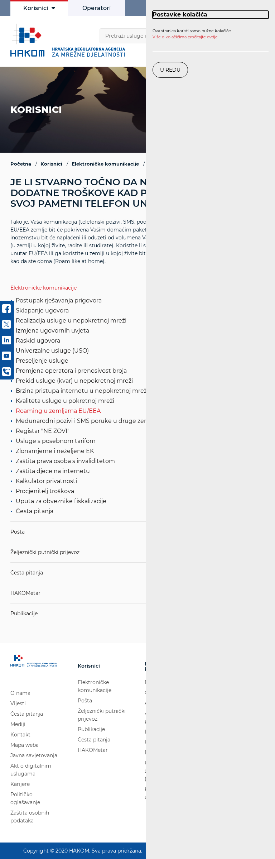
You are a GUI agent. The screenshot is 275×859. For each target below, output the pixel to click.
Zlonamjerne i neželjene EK (55, 451)
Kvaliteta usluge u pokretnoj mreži (65, 400)
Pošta (17, 532)
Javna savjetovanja (33, 755)
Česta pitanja (34, 511)
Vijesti (18, 703)
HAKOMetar (25, 593)
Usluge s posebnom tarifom (56, 441)
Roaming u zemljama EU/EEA (58, 410)
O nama (20, 693)
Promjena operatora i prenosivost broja (71, 370)
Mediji (17, 724)
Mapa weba (24, 745)
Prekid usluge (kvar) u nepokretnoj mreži (74, 380)
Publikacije (24, 613)
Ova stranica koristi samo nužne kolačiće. (192, 34)
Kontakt (20, 734)
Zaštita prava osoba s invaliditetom (65, 461)
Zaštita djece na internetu (53, 471)
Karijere (20, 784)
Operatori (96, 8)
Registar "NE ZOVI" (42, 431)
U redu (170, 70)
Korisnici (35, 8)
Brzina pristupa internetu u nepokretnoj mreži (82, 390)
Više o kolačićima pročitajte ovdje (185, 36)
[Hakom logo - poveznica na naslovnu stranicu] (69, 40)
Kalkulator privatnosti (46, 481)
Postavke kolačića (180, 14)
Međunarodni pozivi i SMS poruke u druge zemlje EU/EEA (98, 420)
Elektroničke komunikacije (43, 288)
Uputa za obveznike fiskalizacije (61, 501)
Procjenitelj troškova (45, 491)
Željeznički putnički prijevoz (44, 552)
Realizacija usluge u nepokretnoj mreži (71, 320)
